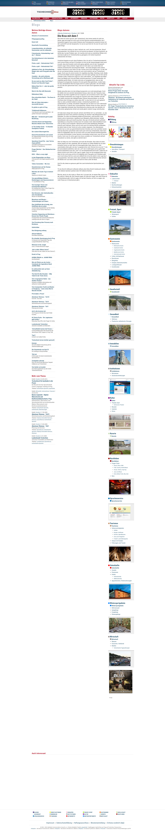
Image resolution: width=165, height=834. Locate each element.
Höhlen (116, 530)
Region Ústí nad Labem (68, 2)
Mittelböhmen (51, 2)
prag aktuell (84, 827)
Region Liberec (81, 2)
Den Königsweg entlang (39, 230)
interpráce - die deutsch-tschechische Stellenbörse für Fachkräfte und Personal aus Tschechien (121, 99)
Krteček (34, 343)
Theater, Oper (116, 403)
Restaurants (115, 243)
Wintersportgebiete (117, 603)
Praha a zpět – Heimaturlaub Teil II (42, 63)
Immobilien (114, 343)
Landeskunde (40, 441)
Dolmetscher (35, 409)
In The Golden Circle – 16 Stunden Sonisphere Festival (42, 127)
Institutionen (115, 368)
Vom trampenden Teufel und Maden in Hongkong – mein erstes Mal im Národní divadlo (43, 288)
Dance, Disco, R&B (118, 465)
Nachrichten (36, 18)
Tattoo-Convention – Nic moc (41, 164)
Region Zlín (124, 3)
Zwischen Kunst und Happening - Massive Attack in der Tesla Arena (42, 122)
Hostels (114, 570)
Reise (66, 18)
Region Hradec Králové (97, 2)
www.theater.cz (122, 104)
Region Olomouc (111, 3)
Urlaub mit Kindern (117, 541)
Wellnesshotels (118, 578)
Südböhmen (65, 3)
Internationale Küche (119, 254)
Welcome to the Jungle (39, 245)
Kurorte (113, 433)
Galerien (114, 409)
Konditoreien (115, 267)
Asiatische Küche (118, 248)
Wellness (114, 319)
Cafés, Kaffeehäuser (118, 256)
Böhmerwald (115, 608)
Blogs (51, 20)
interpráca (57, 828)
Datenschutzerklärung (64, 823)
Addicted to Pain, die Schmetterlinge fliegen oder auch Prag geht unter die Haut (43, 71)
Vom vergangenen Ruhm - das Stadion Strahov (41, 279)
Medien (114, 646)
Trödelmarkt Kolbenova (39, 110)
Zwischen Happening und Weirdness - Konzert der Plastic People (43, 215)
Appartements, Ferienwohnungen (122, 581)
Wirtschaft (38, 391)
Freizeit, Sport (115, 209)
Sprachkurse (40, 419)
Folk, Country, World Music (121, 467)
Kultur (112, 398)
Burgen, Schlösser (118, 532)
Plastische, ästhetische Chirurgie (121, 321)
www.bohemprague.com (115, 89)
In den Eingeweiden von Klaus (41, 157)
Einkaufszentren (117, 187)
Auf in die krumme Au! (39, 311)
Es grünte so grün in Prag (39, 107)
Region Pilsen (51, 3)
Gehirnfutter (35, 227)
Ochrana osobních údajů (115, 823)
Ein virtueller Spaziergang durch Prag (43, 238)
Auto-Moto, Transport (118, 149)
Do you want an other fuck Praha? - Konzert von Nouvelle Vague (43, 82)
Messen (114, 641)
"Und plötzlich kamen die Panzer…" (42, 329)
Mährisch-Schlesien (126, 2)
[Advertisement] (82, 208)
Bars (113, 476)
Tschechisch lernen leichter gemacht (43, 340)
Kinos (113, 411)
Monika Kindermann (64, 33)
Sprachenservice (116, 498)
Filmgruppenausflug (38, 39)
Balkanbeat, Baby (37, 94)
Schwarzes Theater (119, 405)
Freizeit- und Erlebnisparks (121, 539)
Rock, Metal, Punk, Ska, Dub (121, 474)
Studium (38, 379)
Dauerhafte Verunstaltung (40, 45)
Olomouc (34, 419)
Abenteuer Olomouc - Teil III (40, 297)
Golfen (114, 216)
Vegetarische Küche (119, 250)
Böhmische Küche (118, 246)
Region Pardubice (111, 2)
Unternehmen (45, 391)
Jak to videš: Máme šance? (40, 249)
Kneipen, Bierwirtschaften (119, 263)
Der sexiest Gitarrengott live (40, 131)
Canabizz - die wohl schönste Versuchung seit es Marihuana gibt (42, 77)
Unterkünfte (114, 565)
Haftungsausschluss (81, 823)
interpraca (80, 828)
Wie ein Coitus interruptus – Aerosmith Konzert (40, 103)
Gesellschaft (115, 289)
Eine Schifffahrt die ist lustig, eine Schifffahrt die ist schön (42, 205)
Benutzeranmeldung (98, 823)
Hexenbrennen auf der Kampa (41, 167)
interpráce (33, 828)
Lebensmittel (116, 178)
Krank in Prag (36, 254)
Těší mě (34, 354)
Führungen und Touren (118, 543)
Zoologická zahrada (38, 361)
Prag (34, 2)
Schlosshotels (117, 576)
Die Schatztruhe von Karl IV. (40, 349)
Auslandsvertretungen (118, 375)
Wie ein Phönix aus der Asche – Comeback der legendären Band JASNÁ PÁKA (42, 264)
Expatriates (52, 388)
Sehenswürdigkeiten (118, 528)
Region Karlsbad (37, 3)
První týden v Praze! (38, 294)
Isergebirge (115, 610)
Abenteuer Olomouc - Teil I (40, 306)
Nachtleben (114, 458)
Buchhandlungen (117, 185)
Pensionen (115, 572)
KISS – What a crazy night (40, 154)
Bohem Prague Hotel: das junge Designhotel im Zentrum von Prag (118, 91)
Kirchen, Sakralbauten (119, 534)
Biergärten (115, 260)
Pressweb (103, 828)
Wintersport (115, 214)
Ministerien (115, 373)
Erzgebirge (115, 612)
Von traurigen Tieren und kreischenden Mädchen (39, 185)
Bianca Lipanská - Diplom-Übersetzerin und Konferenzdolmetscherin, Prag (42, 397)
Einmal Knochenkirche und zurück (42, 135)
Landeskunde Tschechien (40, 324)
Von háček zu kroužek (39, 367)
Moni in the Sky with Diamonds (41, 91)
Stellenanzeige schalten (39, 20)
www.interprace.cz (125, 95)
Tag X (33, 335)
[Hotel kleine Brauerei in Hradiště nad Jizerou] (120, 693)
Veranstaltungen (57, 18)
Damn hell (35, 42)
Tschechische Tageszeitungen (122, 648)
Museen (114, 407)
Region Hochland (82, 3)
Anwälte (114, 151)
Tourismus (114, 523)
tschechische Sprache (42, 388)
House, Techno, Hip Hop (120, 469)
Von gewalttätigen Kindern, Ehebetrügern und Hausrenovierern (43, 179)
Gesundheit (114, 314)
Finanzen (52, 391)
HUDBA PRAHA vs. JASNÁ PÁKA (42, 257)
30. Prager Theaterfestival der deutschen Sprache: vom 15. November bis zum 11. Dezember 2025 (121, 107)
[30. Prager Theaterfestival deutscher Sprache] (98, 15)
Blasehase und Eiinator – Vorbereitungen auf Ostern (40, 200)
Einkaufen (114, 174)
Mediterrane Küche (119, 252)
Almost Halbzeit (37, 234)
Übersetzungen (43, 409)
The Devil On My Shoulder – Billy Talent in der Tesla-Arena (42, 275)
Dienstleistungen (116, 144)
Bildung (113, 119)
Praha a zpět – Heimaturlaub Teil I (42, 66)
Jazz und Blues (118, 472)
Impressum (50, 823)
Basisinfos (46, 18)
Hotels (114, 574)
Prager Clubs (115, 463)
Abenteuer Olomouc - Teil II (40, 301)
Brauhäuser (115, 258)
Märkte (114, 183)
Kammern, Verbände (118, 643)
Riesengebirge (116, 614)
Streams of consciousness (40, 36)
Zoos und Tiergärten (119, 536)
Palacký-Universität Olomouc (44, 418)
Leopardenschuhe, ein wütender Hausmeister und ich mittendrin (42, 49)
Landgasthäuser (117, 265)
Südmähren (95, 3)
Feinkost (116, 181)
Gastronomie (115, 239)
